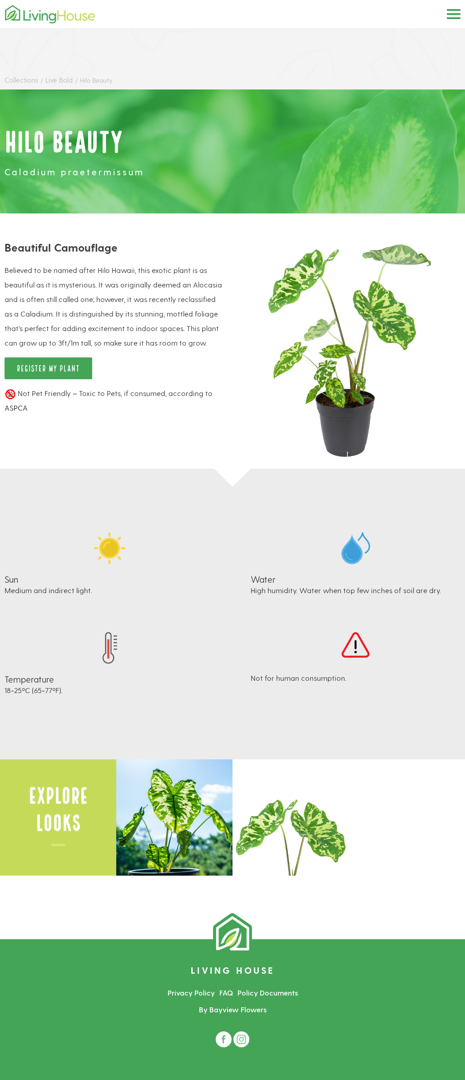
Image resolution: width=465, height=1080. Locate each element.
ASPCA (16, 407)
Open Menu (453, 14)
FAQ (226, 992)
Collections (21, 80)
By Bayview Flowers (233, 1009)
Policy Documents (267, 992)
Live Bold (59, 80)
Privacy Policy (191, 992)
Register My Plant (48, 367)
